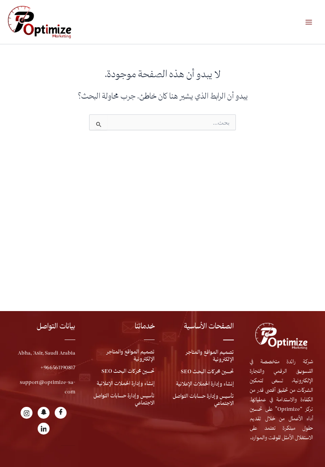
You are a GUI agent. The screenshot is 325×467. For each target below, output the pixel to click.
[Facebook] (61, 413)
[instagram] (26, 413)
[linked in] (44, 429)
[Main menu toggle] (308, 22)
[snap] (44, 413)
